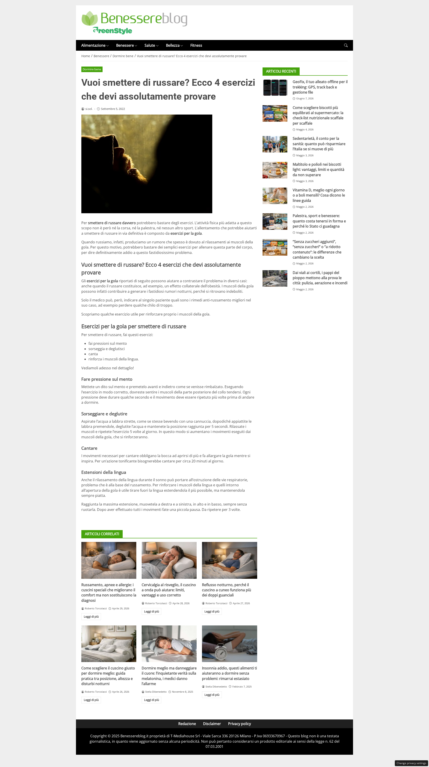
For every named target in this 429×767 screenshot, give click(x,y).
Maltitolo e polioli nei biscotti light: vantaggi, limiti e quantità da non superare (318, 169)
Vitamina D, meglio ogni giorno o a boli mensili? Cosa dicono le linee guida (319, 195)
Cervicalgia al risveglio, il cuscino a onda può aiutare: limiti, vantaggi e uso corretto (169, 590)
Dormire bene (92, 69)
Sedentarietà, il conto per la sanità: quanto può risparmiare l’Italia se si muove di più (319, 143)
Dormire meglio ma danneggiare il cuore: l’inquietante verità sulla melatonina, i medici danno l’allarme (169, 676)
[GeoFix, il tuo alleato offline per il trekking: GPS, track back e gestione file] (275, 87)
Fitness (196, 45)
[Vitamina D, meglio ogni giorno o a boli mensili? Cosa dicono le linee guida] (275, 196)
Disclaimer (212, 723)
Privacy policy (239, 723)
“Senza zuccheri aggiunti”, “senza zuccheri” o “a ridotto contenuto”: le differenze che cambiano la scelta (317, 249)
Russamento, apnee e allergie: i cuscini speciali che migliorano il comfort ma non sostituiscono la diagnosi (108, 592)
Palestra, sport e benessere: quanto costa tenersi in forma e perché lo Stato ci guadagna (319, 221)
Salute (150, 45)
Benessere (125, 45)
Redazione (187, 723)
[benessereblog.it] (134, 22)
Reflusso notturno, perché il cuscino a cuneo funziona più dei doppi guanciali (226, 590)
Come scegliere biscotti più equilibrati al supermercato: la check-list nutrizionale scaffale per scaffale (318, 115)
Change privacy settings (411, 763)
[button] (346, 45)
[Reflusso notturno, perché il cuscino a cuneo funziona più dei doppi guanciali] (229, 560)
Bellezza (173, 45)
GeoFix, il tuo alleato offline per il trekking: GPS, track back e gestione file (320, 87)
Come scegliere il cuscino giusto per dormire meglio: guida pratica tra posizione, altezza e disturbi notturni (108, 676)
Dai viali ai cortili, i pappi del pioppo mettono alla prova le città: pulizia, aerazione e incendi (320, 278)
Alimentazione (93, 45)
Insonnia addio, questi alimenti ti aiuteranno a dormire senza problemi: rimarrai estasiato (229, 673)
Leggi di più (91, 616)
